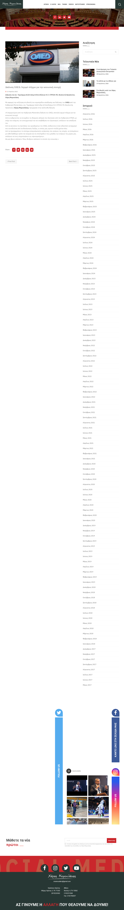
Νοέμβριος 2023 (89, 284)
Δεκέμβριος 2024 (89, 217)
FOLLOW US (58, 770)
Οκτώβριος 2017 (89, 659)
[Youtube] (69, 17)
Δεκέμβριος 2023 (89, 279)
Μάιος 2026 (87, 129)
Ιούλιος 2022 (87, 366)
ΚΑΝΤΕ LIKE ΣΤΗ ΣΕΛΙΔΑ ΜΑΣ (115, 740)
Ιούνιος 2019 (87, 556)
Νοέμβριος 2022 (89, 345)
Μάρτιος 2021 (88, 448)
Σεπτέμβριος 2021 (89, 417)
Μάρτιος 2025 (88, 201)
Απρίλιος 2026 (88, 135)
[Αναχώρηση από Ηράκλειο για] (77, 807)
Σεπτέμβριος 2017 (89, 664)
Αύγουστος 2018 (89, 608)
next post (72, 161)
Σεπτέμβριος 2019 (89, 541)
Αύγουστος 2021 (89, 423)
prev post (11, 161)
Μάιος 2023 (87, 315)
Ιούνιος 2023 (87, 309)
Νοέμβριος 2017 (89, 654)
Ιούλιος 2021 (87, 428)
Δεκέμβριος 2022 (89, 340)
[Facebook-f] (55, 17)
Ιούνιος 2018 (87, 618)
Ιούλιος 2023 (87, 304)
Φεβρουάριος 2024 (90, 268)
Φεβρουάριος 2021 (90, 453)
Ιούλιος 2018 (87, 613)
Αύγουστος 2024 (89, 237)
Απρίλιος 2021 (88, 443)
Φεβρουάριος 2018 (90, 639)
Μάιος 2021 (87, 438)
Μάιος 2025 (87, 191)
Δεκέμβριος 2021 (89, 402)
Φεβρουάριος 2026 (90, 145)
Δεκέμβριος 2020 (89, 464)
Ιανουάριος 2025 (89, 212)
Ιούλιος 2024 (87, 243)
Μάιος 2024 (87, 253)
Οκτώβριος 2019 (89, 536)
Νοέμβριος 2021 (89, 407)
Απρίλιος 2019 (88, 567)
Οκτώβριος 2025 (89, 165)
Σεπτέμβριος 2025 (89, 171)
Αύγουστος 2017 (89, 670)
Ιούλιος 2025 (87, 181)
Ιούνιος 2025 (87, 186)
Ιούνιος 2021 (87, 433)
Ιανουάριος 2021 (89, 459)
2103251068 (68, 893)
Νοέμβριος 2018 (89, 592)
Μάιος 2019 (87, 562)
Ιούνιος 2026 (87, 124)
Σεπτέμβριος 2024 (89, 232)
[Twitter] (64, 17)
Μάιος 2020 (87, 500)
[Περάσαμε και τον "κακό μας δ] (98, 807)
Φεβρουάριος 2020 (90, 515)
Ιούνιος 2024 (87, 248)
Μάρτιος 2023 (88, 325)
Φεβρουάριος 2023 (90, 330)
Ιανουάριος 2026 (89, 150)
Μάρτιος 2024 (88, 263)
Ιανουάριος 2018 (89, 644)
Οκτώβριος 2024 (89, 227)
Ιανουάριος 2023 (89, 335)
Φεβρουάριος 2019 (90, 577)
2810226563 (55, 893)
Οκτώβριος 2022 (89, 351)
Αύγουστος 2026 (89, 114)
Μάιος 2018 (87, 623)
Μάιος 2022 (87, 376)
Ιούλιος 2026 (87, 119)
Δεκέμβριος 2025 (89, 155)
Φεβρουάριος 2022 (90, 392)
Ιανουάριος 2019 (89, 582)
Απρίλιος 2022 (88, 381)
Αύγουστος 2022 (89, 361)
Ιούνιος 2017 (87, 680)
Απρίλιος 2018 (88, 628)
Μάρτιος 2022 (88, 387)
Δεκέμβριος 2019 (89, 525)
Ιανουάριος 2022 (89, 397)
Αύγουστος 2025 (89, 176)
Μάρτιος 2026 (88, 140)
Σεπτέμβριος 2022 (89, 356)
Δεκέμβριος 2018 (89, 587)
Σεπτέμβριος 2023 (89, 294)
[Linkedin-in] (60, 17)
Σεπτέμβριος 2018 (89, 603)
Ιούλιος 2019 (87, 551)
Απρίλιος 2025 (88, 196)
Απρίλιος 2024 (88, 258)
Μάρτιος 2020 (88, 510)
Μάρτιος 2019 (88, 572)
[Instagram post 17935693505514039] (77, 785)
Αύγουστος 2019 (89, 546)
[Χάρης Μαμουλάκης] (11, 4)
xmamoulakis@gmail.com (62, 881)
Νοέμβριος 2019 (89, 531)
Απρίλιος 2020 (88, 505)
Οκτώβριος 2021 (89, 412)
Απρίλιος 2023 (88, 320)
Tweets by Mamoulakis (17, 710)
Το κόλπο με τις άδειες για (106, 81)
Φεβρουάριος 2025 (90, 207)
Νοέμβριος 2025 (89, 160)
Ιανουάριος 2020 (89, 520)
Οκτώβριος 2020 (89, 474)
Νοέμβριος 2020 (89, 469)
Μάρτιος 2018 (88, 634)
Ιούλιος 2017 (87, 675)
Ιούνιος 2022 (87, 371)
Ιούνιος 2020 (87, 495)
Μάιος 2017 (87, 685)
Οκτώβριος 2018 (89, 598)
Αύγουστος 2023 (89, 299)
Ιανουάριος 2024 (89, 273)
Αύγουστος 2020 (89, 484)
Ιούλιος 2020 (87, 489)
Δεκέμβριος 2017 (89, 649)
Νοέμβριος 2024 (89, 222)
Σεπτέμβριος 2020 (89, 479)
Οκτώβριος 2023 (89, 289)
